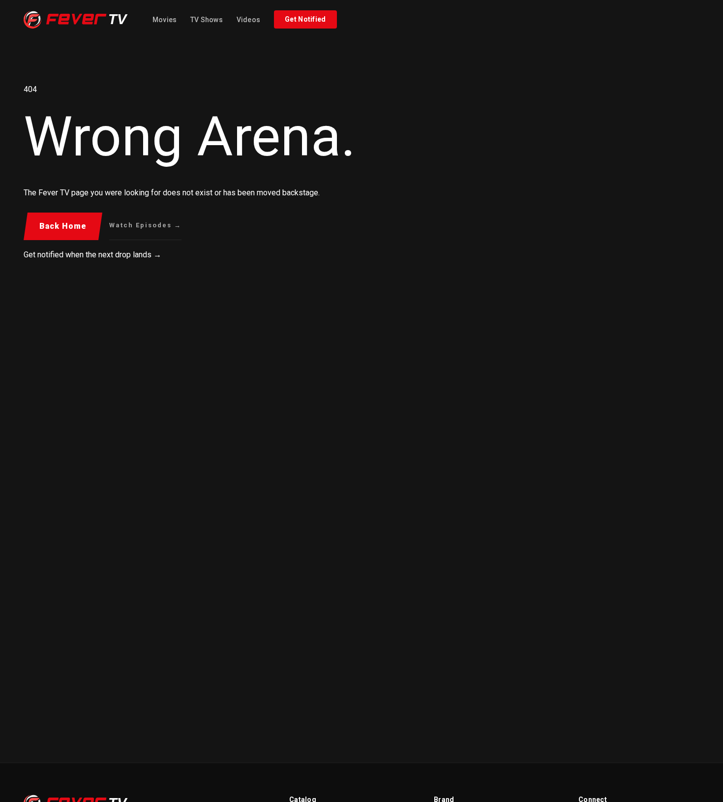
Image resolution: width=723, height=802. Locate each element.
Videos (248, 20)
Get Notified (305, 19)
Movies (164, 20)
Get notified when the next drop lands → (92, 254)
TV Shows (206, 20)
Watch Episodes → (145, 225)
